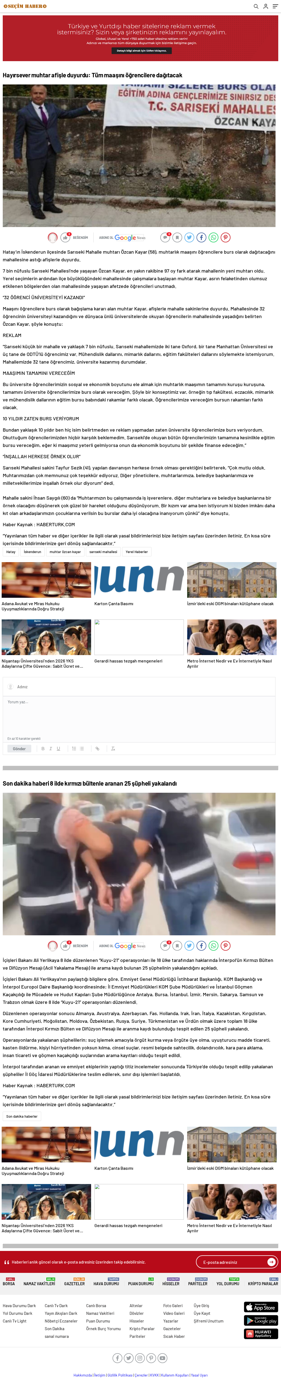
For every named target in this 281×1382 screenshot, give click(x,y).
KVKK (154, 1375)
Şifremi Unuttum (208, 1320)
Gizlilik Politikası (120, 1375)
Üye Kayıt (202, 1313)
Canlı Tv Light (15, 1320)
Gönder (19, 748)
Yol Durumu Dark (17, 1313)
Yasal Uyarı (199, 1375)
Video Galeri (173, 1313)
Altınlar (136, 1305)
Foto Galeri (172, 1305)
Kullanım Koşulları (175, 1375)
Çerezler (141, 1375)
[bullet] (82, 748)
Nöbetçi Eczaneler (61, 1320)
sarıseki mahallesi (103, 552)
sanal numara (57, 1336)
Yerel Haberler (137, 552)
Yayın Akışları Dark (61, 1313)
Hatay (10, 552)
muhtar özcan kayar (65, 552)
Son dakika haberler (22, 1116)
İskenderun (32, 552)
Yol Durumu (228, 1282)
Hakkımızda (83, 1375)
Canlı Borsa (96, 1305)
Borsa (9, 1282)
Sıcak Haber (174, 1336)
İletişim (99, 1375)
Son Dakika (54, 1328)
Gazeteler (74, 1282)
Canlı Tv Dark (56, 1305)
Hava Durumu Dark (19, 1305)
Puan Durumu (141, 1282)
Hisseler (170, 1282)
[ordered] (74, 748)
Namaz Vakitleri (39, 1282)
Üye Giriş (201, 1305)
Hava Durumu (106, 1282)
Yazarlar (170, 1320)
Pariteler (197, 1282)
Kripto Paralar (263, 1282)
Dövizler (137, 1313)
